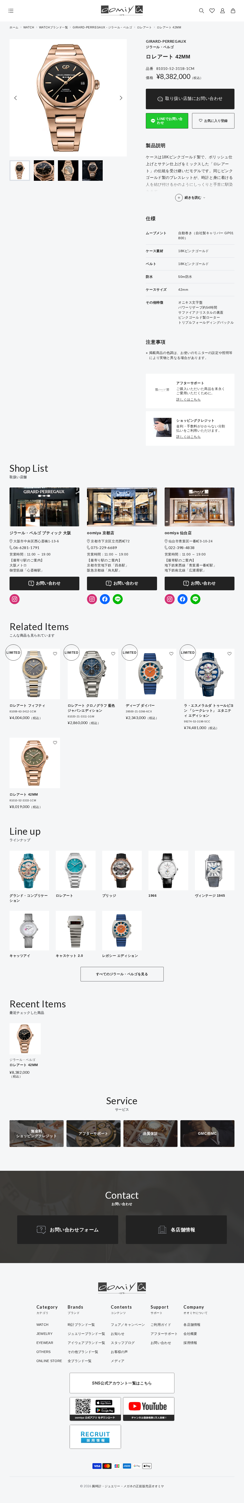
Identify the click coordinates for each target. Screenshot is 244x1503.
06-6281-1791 (26, 547)
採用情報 (190, 1343)
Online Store (49, 1361)
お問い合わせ (48, 583)
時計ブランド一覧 (81, 1325)
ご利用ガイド (161, 1325)
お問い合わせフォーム (74, 1229)
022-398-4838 (181, 547)
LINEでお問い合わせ (170, 120)
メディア (117, 1361)
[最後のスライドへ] (15, 98)
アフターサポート (164, 1334)
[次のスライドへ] (121, 98)
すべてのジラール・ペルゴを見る (122, 974)
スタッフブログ (123, 1343)
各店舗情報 (183, 1229)
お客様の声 (119, 1352)
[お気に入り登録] (55, 654)
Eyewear (44, 1343)
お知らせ (117, 1334)
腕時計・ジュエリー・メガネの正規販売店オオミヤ (128, 1486)
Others (43, 1352)
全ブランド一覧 (80, 1361)
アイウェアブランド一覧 (86, 1343)
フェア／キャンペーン (128, 1325)
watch (28, 27)
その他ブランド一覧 (83, 1352)
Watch (42, 1325)
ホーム (14, 27)
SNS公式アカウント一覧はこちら (122, 1383)
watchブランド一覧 (53, 27)
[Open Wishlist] (212, 10)
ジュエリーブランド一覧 (86, 1334)
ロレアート (144, 27)
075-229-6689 (104, 547)
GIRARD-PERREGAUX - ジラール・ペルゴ (102, 27)
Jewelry (44, 1334)
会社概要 (190, 1334)
